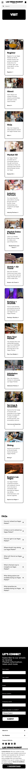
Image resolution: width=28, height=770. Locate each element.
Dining (9, 457)
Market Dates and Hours (14, 246)
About (9, 105)
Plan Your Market (12, 354)
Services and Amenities (14, 424)
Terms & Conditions (18, 762)
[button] (14, 522)
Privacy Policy (8, 763)
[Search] (3, 6)
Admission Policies (12, 385)
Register (9, 72)
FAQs (8, 135)
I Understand (14, 766)
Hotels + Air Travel (12, 282)
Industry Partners (12, 212)
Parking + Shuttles (12, 317)
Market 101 (10, 174)
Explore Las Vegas (12, 499)
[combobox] (14, 6)
